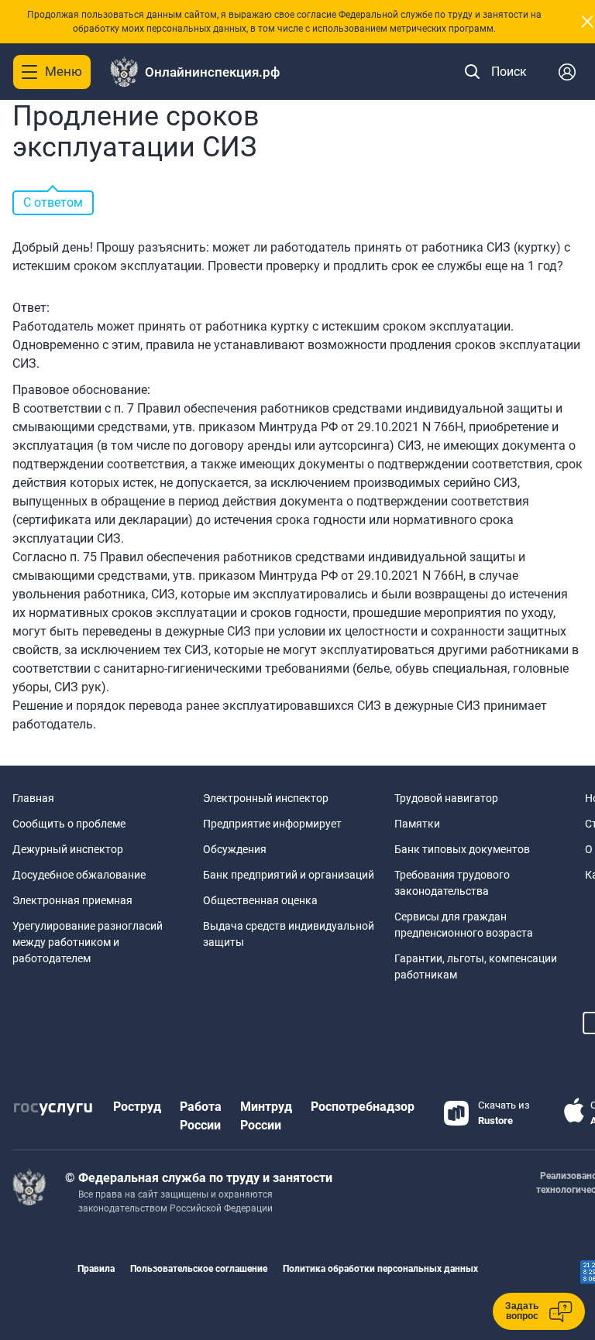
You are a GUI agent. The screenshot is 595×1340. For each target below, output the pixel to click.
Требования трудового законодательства (452, 883)
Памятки (417, 823)
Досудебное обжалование (79, 875)
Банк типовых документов (462, 849)
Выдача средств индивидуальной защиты (288, 934)
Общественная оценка (260, 900)
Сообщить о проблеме (69, 823)
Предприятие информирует (272, 823)
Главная (33, 798)
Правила (96, 1268)
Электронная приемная (72, 900)
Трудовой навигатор (446, 798)
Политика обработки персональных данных (380, 1268)
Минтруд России (266, 1116)
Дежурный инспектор (67, 849)
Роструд (137, 1106)
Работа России (201, 1116)
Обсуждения (235, 849)
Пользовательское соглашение (198, 1268)
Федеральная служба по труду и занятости (205, 1177)
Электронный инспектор (265, 798)
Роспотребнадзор (362, 1106)
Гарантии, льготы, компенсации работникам (475, 966)
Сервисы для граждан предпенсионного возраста (463, 924)
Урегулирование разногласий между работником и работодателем (87, 942)
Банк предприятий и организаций (288, 875)
